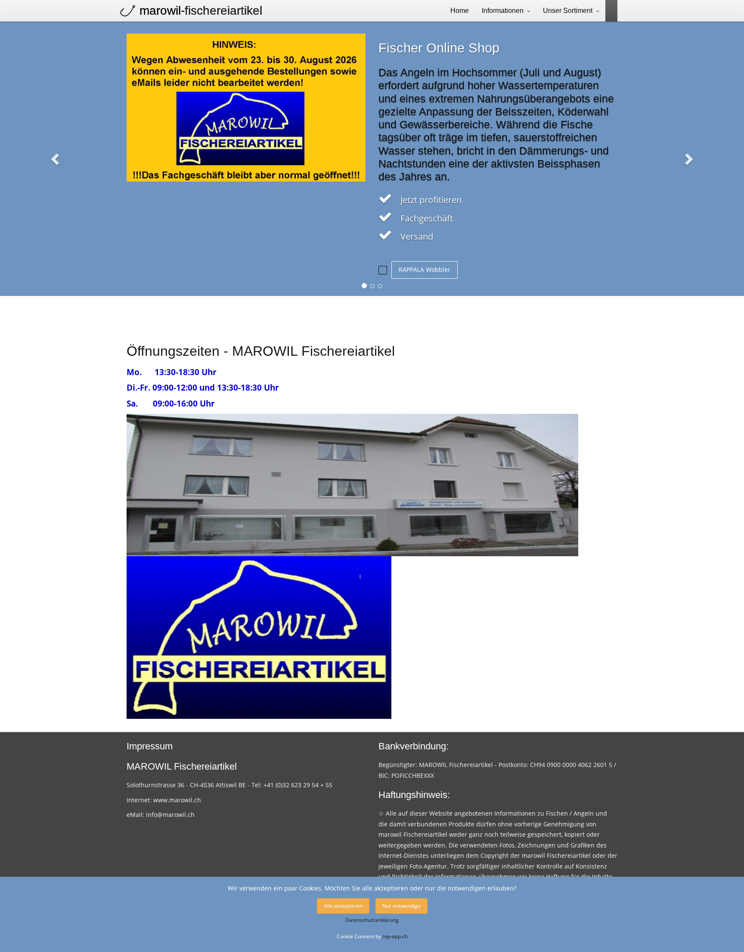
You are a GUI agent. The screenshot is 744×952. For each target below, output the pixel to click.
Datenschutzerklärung (372, 920)
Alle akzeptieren (343, 905)
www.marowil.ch (177, 800)
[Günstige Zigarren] (608, 10)
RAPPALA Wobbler (424, 269)
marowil (201, 10)
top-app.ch (395, 936)
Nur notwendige (401, 905)
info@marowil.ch (170, 814)
